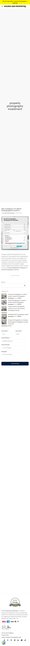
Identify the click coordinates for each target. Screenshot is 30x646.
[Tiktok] (25, 640)
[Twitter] (7, 640)
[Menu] (2, 6)
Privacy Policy (5, 635)
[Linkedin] (18, 640)
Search (3, 282)
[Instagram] (11, 640)
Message (4, 351)
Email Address (5, 338)
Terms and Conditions (7, 633)
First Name (4, 331)
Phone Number (5, 344)
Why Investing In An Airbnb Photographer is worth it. (11, 210)
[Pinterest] (14, 640)
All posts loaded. (15, 275)
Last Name (18, 331)
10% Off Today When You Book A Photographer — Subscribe (15, 2)
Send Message (15, 363)
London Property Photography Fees (11, 637)
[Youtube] (21, 640)
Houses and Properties (8, 213)
